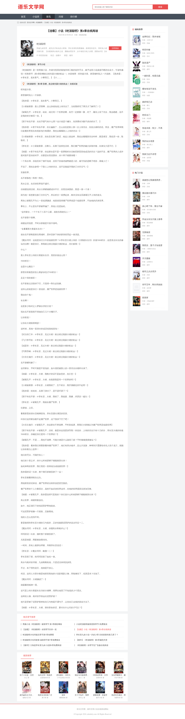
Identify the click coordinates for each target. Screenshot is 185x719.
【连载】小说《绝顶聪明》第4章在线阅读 (93, 629)
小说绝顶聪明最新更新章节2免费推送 (91, 624)
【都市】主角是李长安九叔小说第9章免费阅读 (42, 645)
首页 (23, 16)
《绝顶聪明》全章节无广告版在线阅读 (92, 645)
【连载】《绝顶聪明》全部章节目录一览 (40, 629)
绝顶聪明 (39, 22)
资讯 (48, 16)
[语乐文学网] (40, 7)
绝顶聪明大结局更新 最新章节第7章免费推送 (41, 640)
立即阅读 (115, 48)
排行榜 (73, 16)
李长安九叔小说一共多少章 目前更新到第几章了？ (97, 634)
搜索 (160, 7)
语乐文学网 (30, 22)
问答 (61, 16)
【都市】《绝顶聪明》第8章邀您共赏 (91, 640)
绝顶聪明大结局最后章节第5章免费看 (38, 634)
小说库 (35, 16)
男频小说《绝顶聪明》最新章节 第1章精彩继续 (42, 624)
